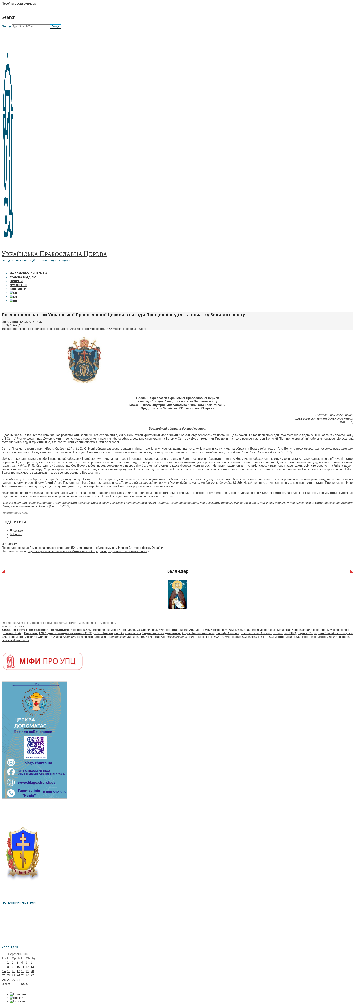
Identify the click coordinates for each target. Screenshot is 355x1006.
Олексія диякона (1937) (121, 636)
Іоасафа (227, 633)
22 (8, 975)
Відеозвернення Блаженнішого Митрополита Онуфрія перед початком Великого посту (88, 551)
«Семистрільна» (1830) (285, 636)
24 (18, 975)
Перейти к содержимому (19, 3)
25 (22, 975)
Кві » (24, 984)
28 (4, 979)
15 (8, 971)
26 (27, 975)
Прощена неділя (134, 328)
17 (18, 971)
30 (13, 979)
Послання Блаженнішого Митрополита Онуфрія (87, 328)
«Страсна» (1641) (254, 636)
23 (13, 975)
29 (8, 979)
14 (4, 971)
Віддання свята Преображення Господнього (35, 629)
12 (27, 966)
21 (4, 975)
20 (32, 971)
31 (18, 979)
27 (32, 975)
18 (22, 971)
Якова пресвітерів (73, 636)
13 (32, 966)
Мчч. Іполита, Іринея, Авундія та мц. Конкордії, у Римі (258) (200, 629)
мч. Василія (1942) (173, 636)
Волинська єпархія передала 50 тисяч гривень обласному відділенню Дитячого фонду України (96, 547)
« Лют (6, 984)
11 (22, 966)
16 (13, 971)
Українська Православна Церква (54, 253)
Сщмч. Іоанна (198, 633)
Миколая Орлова (36, 636)
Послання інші (42, 328)
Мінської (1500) (209, 636)
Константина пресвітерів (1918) (268, 633)
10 (18, 966)
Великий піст (22, 328)
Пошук (7, 26)
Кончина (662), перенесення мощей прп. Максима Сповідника (113, 629)
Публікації (13, 325)
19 (27, 971)
